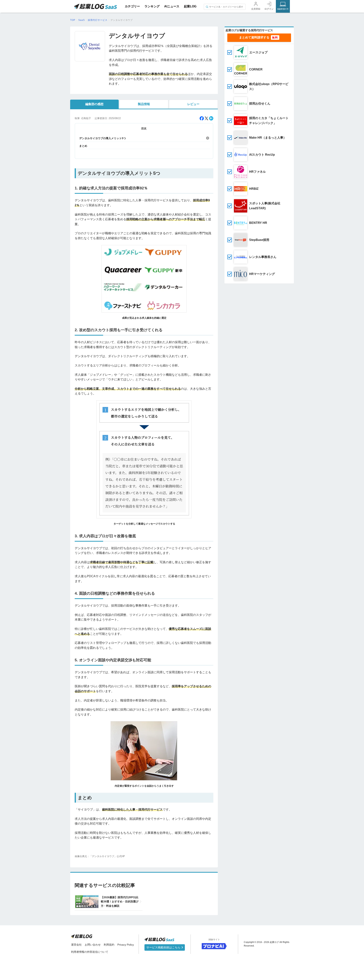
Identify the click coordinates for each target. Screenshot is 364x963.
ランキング (152, 6)
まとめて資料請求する (254, 37)
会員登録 (255, 9)
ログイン (269, 9)
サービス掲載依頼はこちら (163, 947)
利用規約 (109, 944)
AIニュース (171, 6)
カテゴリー (132, 6)
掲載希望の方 (283, 9)
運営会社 (76, 944)
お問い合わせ (93, 944)
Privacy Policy (125, 944)
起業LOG (190, 6)
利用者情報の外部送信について (89, 951)
